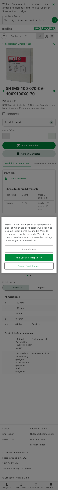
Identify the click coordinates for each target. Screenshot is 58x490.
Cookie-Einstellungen (29, 266)
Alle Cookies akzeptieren (29, 257)
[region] (29, 245)
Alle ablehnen (29, 249)
